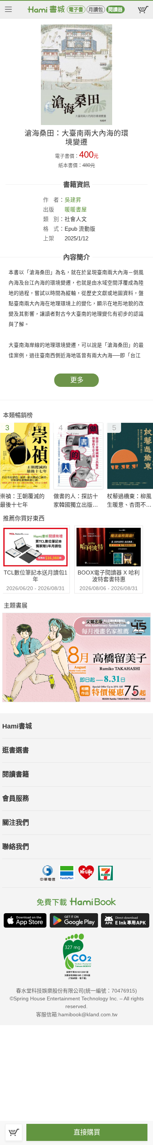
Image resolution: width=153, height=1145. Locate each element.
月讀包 (95, 9)
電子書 (76, 9)
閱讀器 (115, 9)
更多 (77, 380)
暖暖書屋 (76, 210)
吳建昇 (73, 200)
